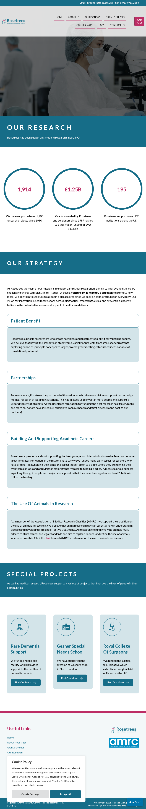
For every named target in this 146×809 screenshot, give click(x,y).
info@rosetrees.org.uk (99, 2)
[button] (73, 321)
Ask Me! (139, 21)
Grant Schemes (15, 747)
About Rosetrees (17, 742)
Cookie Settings (30, 794)
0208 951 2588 (130, 2)
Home (10, 737)
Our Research (15, 752)
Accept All (65, 794)
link (48, 538)
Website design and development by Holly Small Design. (113, 805)
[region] (46, 779)
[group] (24, 189)
